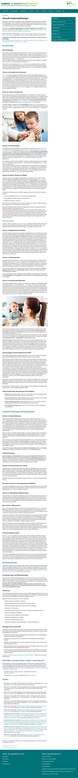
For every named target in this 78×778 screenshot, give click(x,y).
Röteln (6, 181)
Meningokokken (17, 261)
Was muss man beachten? (58, 24)
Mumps (44, 179)
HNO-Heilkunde (46, 766)
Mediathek (58, 11)
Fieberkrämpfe (39, 243)
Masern (40, 179)
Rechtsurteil (23, 667)
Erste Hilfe (44, 11)
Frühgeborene (15, 106)
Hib (29, 100)
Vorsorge (31, 11)
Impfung (32, 86)
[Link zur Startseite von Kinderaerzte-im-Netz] (2, 15)
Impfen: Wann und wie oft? (58, 21)
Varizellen (11, 242)
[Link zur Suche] (63, 11)
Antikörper (21, 64)
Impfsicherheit (55, 30)
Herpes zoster (7, 535)
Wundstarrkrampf (31, 102)
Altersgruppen (14, 11)
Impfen (37, 11)
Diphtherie (20, 100)
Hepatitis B (25, 100)
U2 (45, 57)
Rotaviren (4, 75)
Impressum (5, 756)
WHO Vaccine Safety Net (30, 675)
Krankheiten (23, 11)
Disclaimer (5, 761)
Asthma (24, 157)
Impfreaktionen (56, 27)
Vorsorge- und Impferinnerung (59, 40)
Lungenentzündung (28, 150)
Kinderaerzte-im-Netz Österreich (50, 774)
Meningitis (9, 150)
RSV (32, 53)
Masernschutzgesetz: (22, 223)
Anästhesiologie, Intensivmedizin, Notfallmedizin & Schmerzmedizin (59, 769)
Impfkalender (55, 18)
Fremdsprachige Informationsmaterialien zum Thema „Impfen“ (18, 655)
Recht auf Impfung (56, 36)
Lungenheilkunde (46, 763)
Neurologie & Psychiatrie (48, 761)
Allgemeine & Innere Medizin (49, 758)
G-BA (19, 585)
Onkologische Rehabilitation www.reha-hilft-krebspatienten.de (57, 771)
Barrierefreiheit (6, 763)
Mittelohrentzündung (39, 150)
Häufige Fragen (56, 33)
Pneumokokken (21, 86)
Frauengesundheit (46, 756)
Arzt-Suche (5, 11)
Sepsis (22, 150)
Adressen (51, 11)
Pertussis (18, 333)
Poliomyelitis (21, 102)
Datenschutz (5, 758)
